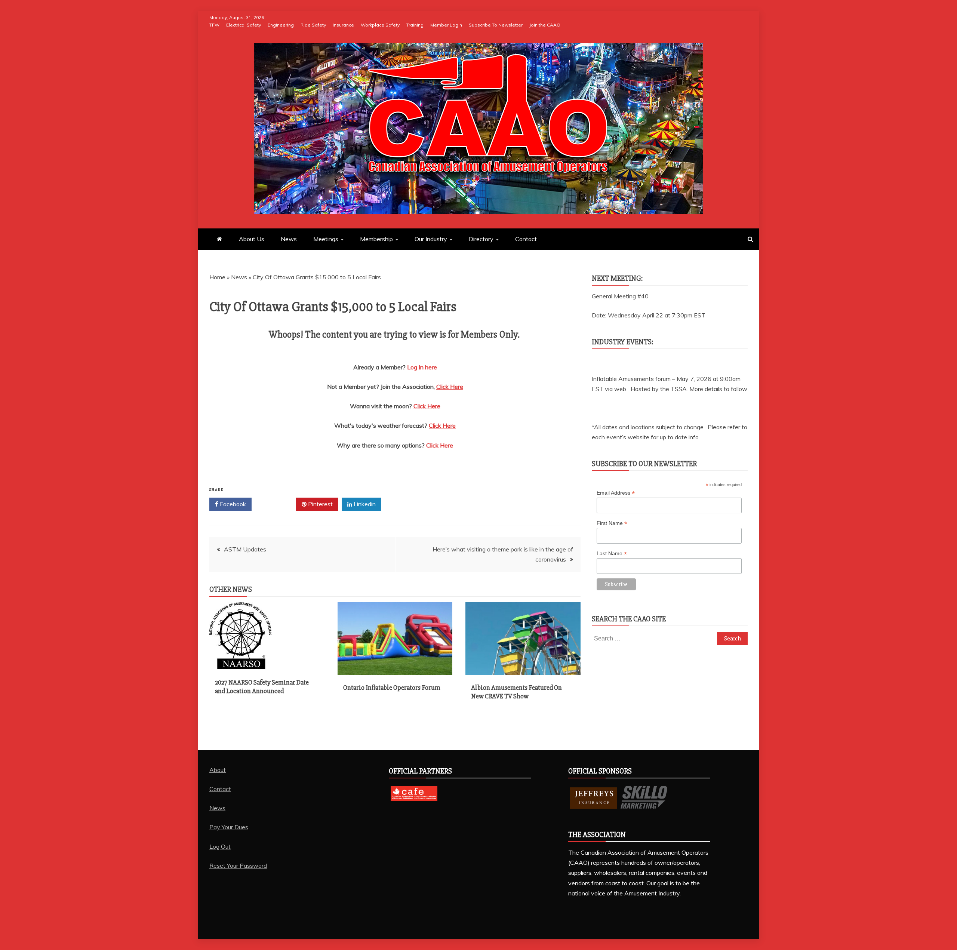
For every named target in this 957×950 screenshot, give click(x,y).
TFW (214, 25)
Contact (526, 239)
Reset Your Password (238, 865)
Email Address (616, 492)
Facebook (232, 504)
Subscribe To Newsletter (496, 25)
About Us (251, 239)
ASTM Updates (245, 549)
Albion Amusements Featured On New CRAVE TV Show (516, 691)
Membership (376, 239)
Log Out (220, 846)
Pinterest (320, 504)
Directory (481, 239)
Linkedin (364, 504)
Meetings (325, 239)
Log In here (422, 367)
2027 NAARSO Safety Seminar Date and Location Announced (262, 686)
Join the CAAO (544, 25)
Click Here (449, 386)
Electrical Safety (243, 25)
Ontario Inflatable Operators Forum (391, 687)
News (289, 239)
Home (217, 277)
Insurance (343, 25)
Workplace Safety (380, 25)
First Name (612, 523)
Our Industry (431, 239)
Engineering (281, 25)
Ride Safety (313, 25)
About (217, 770)
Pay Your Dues (228, 827)
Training (415, 25)
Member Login (446, 25)
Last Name (612, 553)
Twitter (276, 504)
